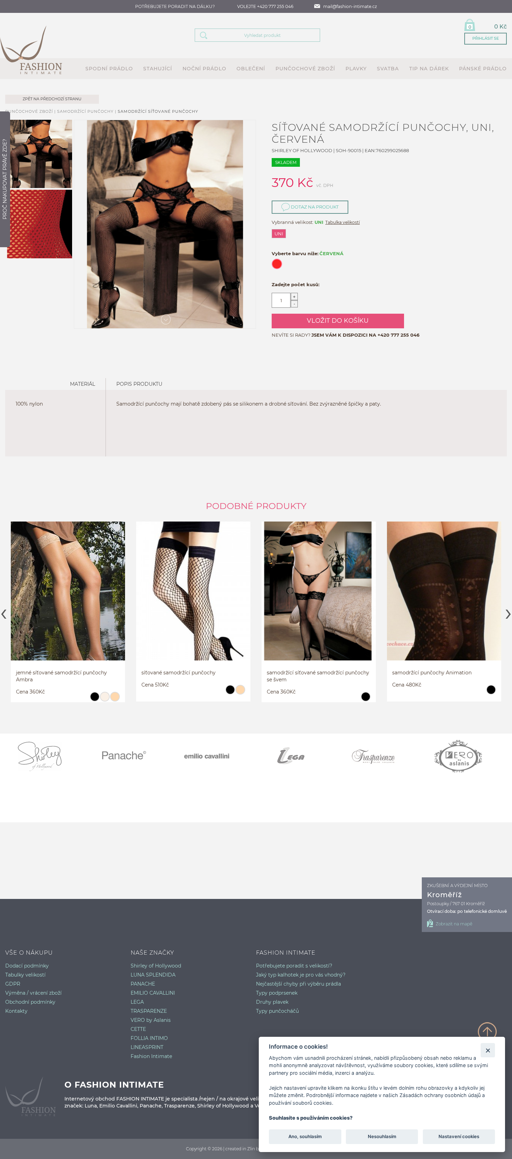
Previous (3, 612)
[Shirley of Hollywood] (47, 756)
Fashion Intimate (151, 1056)
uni (278, 233)
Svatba (388, 68)
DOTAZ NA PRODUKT (314, 207)
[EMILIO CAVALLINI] (214, 756)
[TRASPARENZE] (381, 756)
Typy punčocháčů (277, 1011)
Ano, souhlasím (305, 1137)
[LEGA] (298, 756)
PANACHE (143, 984)
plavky (356, 68)
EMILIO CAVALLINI (153, 993)
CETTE (138, 1029)
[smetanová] (105, 700)
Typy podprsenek (276, 993)
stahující (157, 68)
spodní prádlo (109, 68)
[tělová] (115, 700)
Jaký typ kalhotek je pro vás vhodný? (301, 975)
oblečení (250, 68)
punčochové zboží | (31, 111)
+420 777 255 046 (398, 335)
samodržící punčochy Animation (432, 672)
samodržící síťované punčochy (158, 111)
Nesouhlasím (381, 1137)
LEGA (137, 1002)
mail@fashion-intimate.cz (350, 6)
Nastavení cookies (459, 1137)
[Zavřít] (488, 1050)
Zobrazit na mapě (454, 923)
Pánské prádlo (483, 68)
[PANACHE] (130, 756)
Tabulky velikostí (25, 975)
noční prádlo (204, 68)
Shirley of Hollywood (156, 966)
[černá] (95, 700)
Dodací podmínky (27, 966)
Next (508, 612)
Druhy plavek (272, 1002)
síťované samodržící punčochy (178, 672)
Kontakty (16, 1011)
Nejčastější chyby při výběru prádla (298, 984)
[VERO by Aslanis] (465, 756)
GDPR (12, 984)
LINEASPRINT (147, 1047)
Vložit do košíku (338, 320)
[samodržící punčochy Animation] (444, 598)
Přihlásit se (485, 38)
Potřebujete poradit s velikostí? (294, 966)
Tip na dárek (429, 68)
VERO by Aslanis (151, 1020)
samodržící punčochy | (87, 111)
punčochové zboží (305, 68)
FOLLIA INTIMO (149, 1038)
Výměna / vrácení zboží (33, 993)
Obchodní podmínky (30, 1002)
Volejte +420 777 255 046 (265, 6)
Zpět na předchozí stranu (52, 98)
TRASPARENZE (149, 1011)
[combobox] (266, 35)
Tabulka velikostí (342, 222)
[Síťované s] (68, 602)
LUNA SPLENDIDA (153, 975)
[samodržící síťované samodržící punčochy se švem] (319, 598)
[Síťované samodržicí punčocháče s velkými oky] (193, 598)
